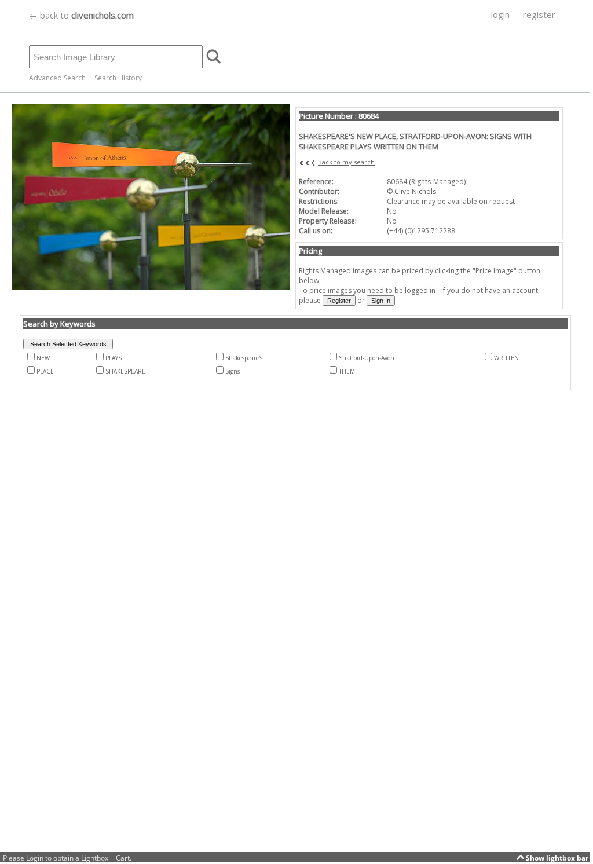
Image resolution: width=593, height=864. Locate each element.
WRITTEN (506, 358)
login (500, 14)
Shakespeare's (243, 358)
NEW (43, 358)
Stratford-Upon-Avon (366, 358)
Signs (232, 371)
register (539, 14)
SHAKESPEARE (125, 371)
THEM (347, 371)
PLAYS (113, 358)
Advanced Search (57, 78)
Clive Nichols (415, 191)
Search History (118, 78)
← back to (81, 15)
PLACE (45, 371)
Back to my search (346, 162)
